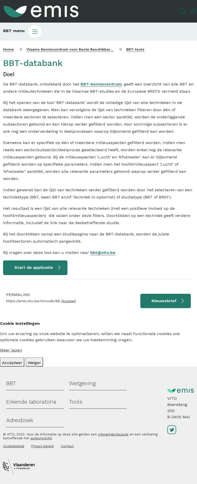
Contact (67, 446)
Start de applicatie (33, 267)
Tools (75, 401)
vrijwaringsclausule (113, 434)
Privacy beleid (42, 446)
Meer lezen (11, 350)
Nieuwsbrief (164, 300)
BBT (11, 383)
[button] (98, 31)
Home (8, 49)
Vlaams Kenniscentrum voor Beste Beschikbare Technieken (80, 49)
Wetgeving (82, 383)
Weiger (34, 362)
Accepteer (12, 362)
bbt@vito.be (102, 252)
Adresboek (19, 420)
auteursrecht (41, 438)
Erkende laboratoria (31, 401)
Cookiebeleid (13, 446)
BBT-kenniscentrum (101, 84)
